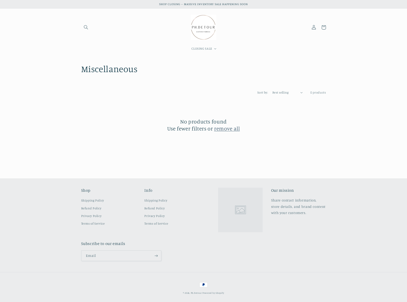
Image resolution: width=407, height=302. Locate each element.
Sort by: (262, 92)
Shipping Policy (92, 200)
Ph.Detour (196, 293)
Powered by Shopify (213, 293)
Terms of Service (93, 223)
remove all (227, 128)
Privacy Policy (91, 216)
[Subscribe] (156, 255)
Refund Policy (91, 208)
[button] (86, 27)
